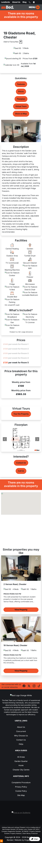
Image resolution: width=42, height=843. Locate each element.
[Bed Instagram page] (34, 686)
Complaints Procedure (21, 782)
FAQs (21, 744)
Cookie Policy (21, 791)
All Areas (21, 757)
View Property (21, 610)
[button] (34, 839)
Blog (24, 2)
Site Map (21, 795)
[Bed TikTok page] (39, 686)
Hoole (21, 765)
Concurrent (21, 731)
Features (21, 84)
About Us (16, 2)
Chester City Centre (21, 770)
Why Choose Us (21, 736)
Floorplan (21, 99)
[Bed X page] (29, 686)
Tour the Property (21, 414)
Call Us (21, 471)
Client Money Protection (30, 833)
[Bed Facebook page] (24, 686)
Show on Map (21, 114)
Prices (21, 91)
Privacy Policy (21, 787)
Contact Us (21, 463)
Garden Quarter (21, 761)
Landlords (5, 2)
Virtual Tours (21, 106)
